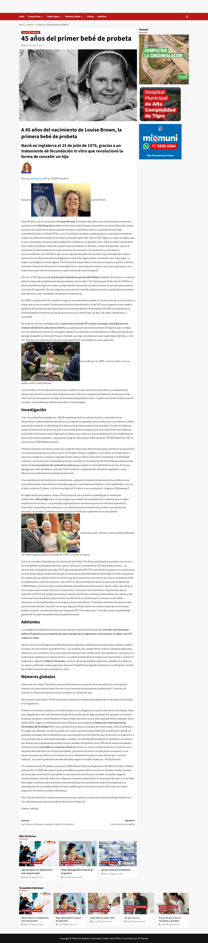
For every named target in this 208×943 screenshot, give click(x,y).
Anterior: (47, 822)
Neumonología (141, 907)
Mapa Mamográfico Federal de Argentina (77, 871)
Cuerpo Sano (34, 16)
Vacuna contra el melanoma (116, 870)
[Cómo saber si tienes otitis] (104, 903)
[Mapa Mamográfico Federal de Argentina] (78, 853)
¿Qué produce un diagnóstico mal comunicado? (36, 871)
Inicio (21, 16)
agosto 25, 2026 (117, 874)
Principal (105, 910)
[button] (187, 16)
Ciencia (90, 16)
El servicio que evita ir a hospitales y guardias (170, 919)
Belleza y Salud (72, 16)
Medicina (101, 16)
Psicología (37, 862)
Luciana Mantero (34, 178)
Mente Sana (53, 16)
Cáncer (105, 862)
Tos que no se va (132, 917)
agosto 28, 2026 (37, 877)
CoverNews (127, 938)
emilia (65, 877)
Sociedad (163, 910)
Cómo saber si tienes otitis (102, 917)
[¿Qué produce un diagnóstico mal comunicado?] (38, 853)
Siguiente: (122, 822)
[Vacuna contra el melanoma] (118, 853)
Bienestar (94, 910)
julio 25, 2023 (37, 45)
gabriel (26, 45)
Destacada (35, 32)
